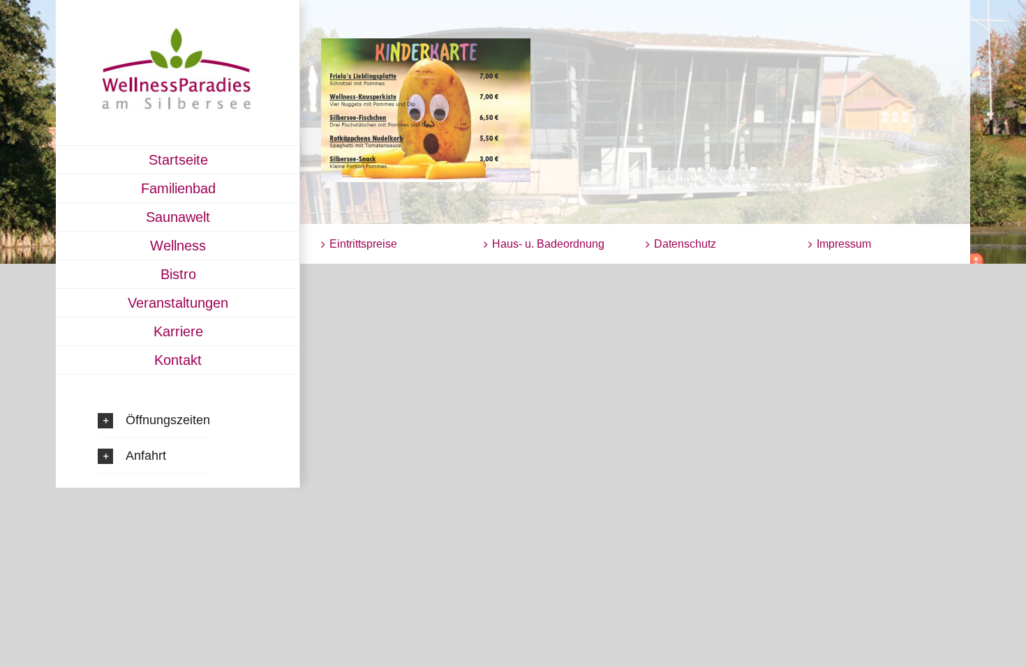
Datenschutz (685, 244)
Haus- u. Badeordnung (548, 244)
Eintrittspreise (363, 244)
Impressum (844, 244)
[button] (154, 420)
